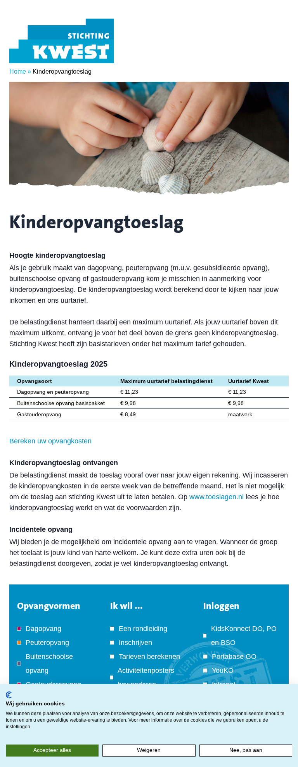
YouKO (223, 670)
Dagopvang (43, 629)
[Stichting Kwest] (61, 41)
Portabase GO (234, 656)
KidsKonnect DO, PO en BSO (244, 635)
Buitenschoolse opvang (49, 663)
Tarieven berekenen (149, 656)
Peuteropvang (47, 642)
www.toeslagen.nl (216, 497)
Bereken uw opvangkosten (50, 441)
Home (17, 71)
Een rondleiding (143, 629)
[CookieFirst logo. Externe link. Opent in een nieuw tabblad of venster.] (9, 694)
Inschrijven (135, 642)
